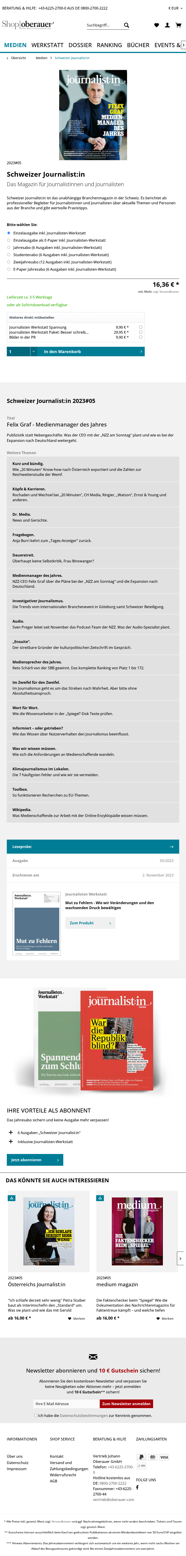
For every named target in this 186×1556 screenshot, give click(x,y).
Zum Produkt (82, 922)
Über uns (15, 1456)
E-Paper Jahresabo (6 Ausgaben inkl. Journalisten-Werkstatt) (64, 269)
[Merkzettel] (156, 25)
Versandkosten (61, 1521)
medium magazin (117, 1284)
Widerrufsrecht (63, 1474)
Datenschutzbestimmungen (84, 1415)
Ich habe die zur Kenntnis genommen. (95, 1415)
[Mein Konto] (167, 25)
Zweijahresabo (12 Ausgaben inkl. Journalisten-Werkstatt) (62, 262)
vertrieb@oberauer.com (113, 1499)
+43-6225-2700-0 (52, 8)
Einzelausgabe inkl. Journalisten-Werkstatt (49, 233)
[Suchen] (125, 25)
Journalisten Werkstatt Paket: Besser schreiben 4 (51, 332)
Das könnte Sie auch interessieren (57, 1180)
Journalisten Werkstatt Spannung (37, 327)
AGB (53, 1481)
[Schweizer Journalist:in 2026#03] (93, 1045)
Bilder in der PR (22, 337)
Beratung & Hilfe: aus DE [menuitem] (55, 8)
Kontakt (57, 1456)
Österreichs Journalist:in (37, 1284)
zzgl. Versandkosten (166, 292)
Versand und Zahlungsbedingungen (69, 1465)
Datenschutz (18, 1462)
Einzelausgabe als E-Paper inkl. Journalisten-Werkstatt (59, 240)
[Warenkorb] (178, 25)
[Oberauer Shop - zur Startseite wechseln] (28, 26)
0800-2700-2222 (94, 8)
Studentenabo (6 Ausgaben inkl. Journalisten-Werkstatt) (61, 254)
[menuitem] (108, 25)
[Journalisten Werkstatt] (37, 924)
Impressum (17, 1468)
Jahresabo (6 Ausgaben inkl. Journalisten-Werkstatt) (57, 247)
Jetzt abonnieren (26, 1159)
